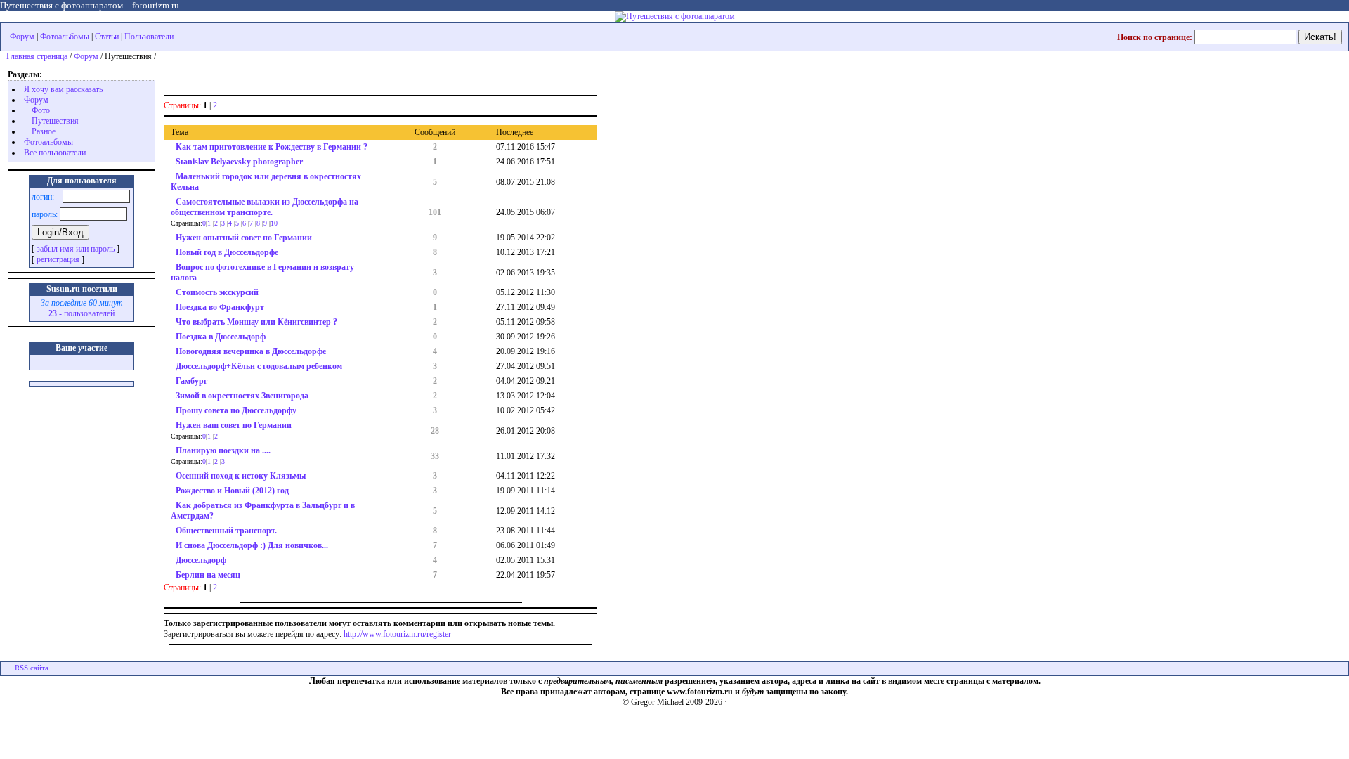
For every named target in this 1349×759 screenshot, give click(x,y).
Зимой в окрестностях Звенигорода (242, 396)
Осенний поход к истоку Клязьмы (241, 476)
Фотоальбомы (64, 36)
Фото (41, 110)
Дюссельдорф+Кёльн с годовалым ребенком (259, 366)
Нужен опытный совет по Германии (244, 237)
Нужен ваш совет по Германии (234, 425)
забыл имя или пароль (76, 249)
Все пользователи (55, 152)
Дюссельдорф (201, 560)
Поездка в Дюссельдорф (221, 337)
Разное (44, 131)
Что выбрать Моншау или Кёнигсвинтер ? (256, 322)
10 (274, 223)
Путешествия (55, 121)
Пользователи (149, 36)
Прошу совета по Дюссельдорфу (236, 410)
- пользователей (81, 313)
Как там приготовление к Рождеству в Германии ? (271, 147)
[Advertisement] (328, 75)
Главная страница (36, 56)
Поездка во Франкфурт (220, 307)
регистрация (58, 259)
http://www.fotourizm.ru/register (397, 634)
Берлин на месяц (208, 575)
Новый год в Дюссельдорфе (227, 252)
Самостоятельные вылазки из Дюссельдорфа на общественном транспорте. (264, 207)
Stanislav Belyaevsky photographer (239, 162)
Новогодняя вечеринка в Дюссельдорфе (251, 351)
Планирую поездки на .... (223, 450)
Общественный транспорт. (226, 531)
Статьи (107, 36)
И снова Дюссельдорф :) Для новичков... (252, 545)
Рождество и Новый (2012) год (232, 490)
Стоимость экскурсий (217, 292)
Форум (22, 36)
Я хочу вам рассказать (63, 89)
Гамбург (191, 381)
